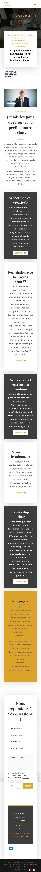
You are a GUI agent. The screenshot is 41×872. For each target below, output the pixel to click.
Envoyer (28, 786)
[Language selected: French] (32, 870)
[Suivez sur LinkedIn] (11, 848)
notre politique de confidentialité (18, 780)
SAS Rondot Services (22, 862)
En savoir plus (20, 253)
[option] (34, 870)
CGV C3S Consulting (30, 864)
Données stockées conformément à (18, 779)
